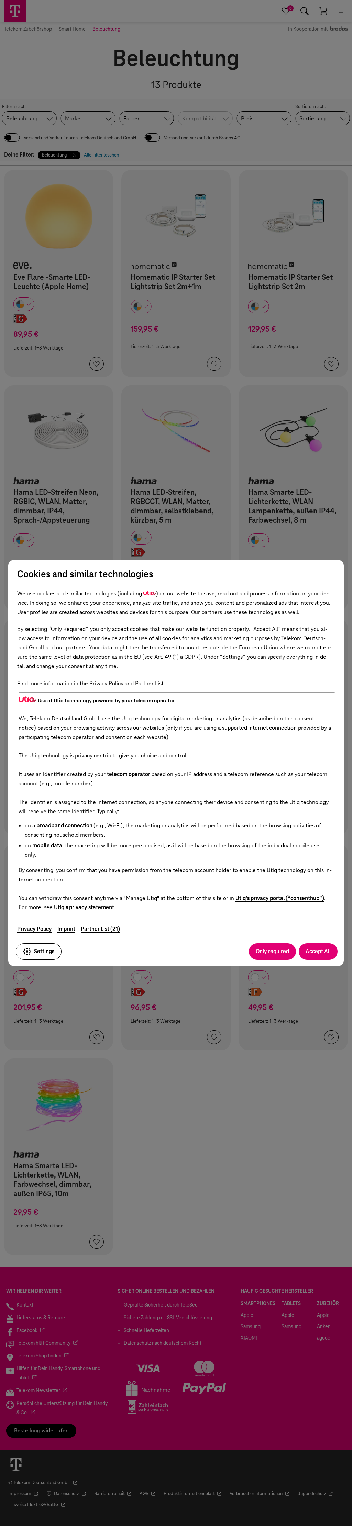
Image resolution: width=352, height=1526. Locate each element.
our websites (148, 727)
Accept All (318, 951)
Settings (44, 951)
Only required (272, 951)
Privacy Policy (34, 929)
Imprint (66, 929)
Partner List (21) (100, 929)
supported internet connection (259, 727)
